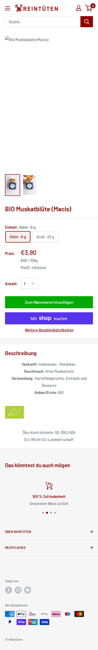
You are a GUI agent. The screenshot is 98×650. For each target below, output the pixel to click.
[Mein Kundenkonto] (78, 8)
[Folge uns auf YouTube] (27, 590)
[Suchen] (86, 21)
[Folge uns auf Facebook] (8, 590)
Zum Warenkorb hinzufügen (49, 302)
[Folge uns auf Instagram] (18, 590)
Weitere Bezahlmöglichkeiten (49, 330)
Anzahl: (11, 283)
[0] (89, 8)
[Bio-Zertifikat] (49, 412)
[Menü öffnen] (7, 8)
